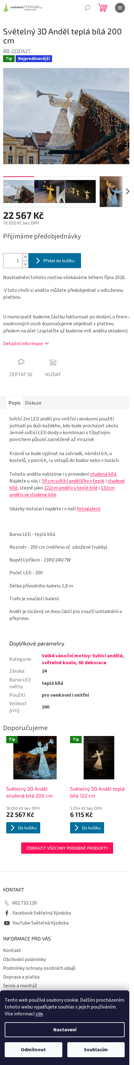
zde (39, 1013)
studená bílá (103, 474)
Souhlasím (96, 1049)
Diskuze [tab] (33, 403)
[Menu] (120, 8)
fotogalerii (88, 508)
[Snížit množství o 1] (25, 264)
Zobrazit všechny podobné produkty (67, 848)
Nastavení (64, 1029)
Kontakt (12, 950)
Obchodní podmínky (24, 959)
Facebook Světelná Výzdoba (41, 913)
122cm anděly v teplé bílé (71, 487)
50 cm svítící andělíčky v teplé (73, 481)
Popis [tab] (14, 403)
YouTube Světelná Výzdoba (40, 923)
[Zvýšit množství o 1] (25, 257)
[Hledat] (87, 8)
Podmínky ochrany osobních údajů (39, 968)
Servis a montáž (20, 985)
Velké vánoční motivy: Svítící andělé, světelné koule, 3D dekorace (83, 659)
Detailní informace (23, 343)
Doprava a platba (21, 977)
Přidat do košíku (58, 260)
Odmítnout (33, 1049)
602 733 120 (24, 903)
